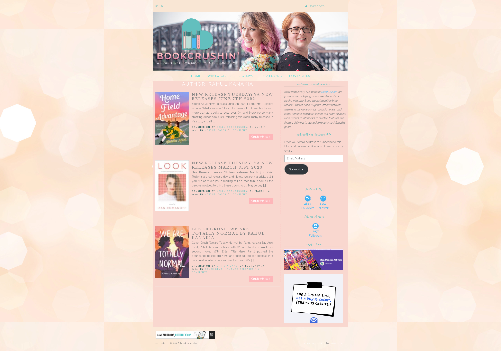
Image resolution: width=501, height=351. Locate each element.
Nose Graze (338, 343)
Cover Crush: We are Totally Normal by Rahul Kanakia (228, 233)
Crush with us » (261, 136)
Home (196, 76)
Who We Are (219, 76)
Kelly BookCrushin (232, 127)
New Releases (215, 130)
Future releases (240, 269)
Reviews (246, 76)
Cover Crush (215, 269)
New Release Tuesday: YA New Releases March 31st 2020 (232, 165)
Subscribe (296, 169)
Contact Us (299, 76)
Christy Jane (227, 266)
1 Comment (238, 130)
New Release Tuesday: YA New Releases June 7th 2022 (232, 96)
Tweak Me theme (314, 343)
